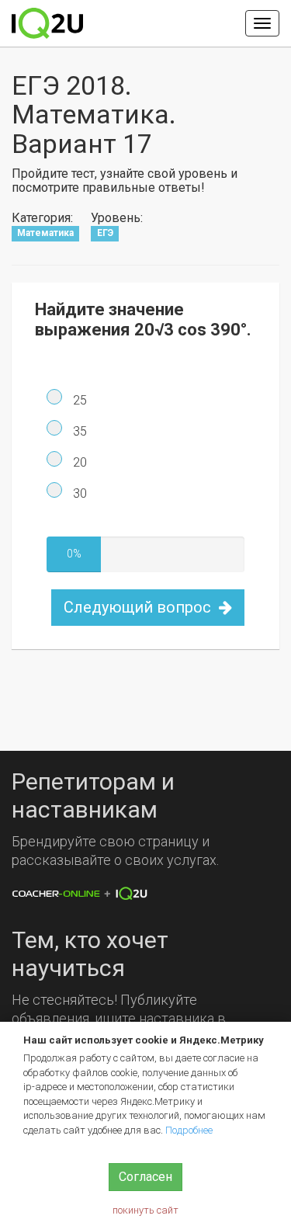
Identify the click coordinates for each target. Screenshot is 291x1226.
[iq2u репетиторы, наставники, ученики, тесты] (47, 23)
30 (78, 493)
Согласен (145, 1176)
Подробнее (189, 1130)
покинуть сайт (145, 1210)
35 (78, 431)
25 (78, 400)
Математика (45, 232)
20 (78, 462)
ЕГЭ (105, 232)
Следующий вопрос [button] (139, 607)
